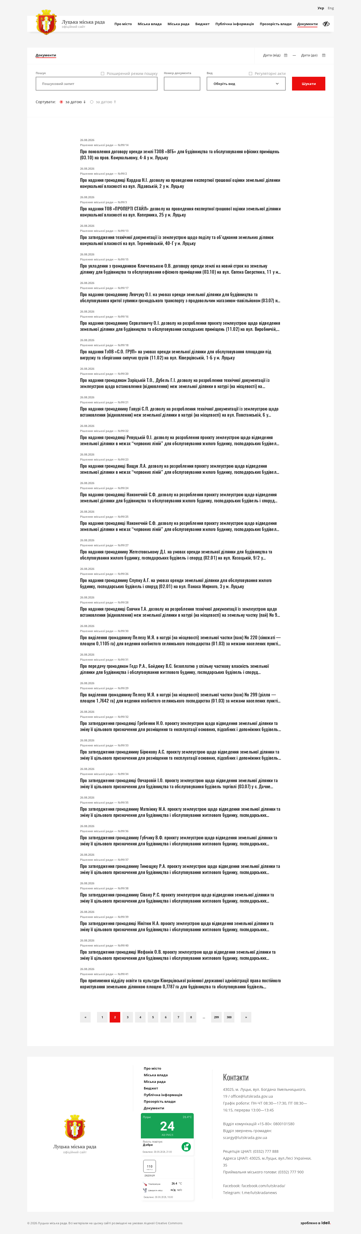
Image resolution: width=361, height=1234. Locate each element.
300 (229, 1017)
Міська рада (178, 23)
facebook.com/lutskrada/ (263, 1185)
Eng (331, 8)
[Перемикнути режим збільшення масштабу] (326, 24)
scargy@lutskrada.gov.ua (245, 1137)
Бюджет (202, 23)
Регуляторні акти (270, 73)
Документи (307, 23)
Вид (209, 72)
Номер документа (177, 72)
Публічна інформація (234, 23)
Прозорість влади (275, 23)
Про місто (123, 23)
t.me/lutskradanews (259, 1192)
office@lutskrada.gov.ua (252, 1096)
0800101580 (283, 1123)
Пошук (41, 72)
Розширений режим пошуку (132, 73)
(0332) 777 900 (291, 1171)
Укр (321, 8)
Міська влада (150, 23)
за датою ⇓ (76, 102)
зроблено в (310, 1223)
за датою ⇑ (106, 102)
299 (216, 1017)
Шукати (309, 83)
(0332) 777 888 (266, 1151)
